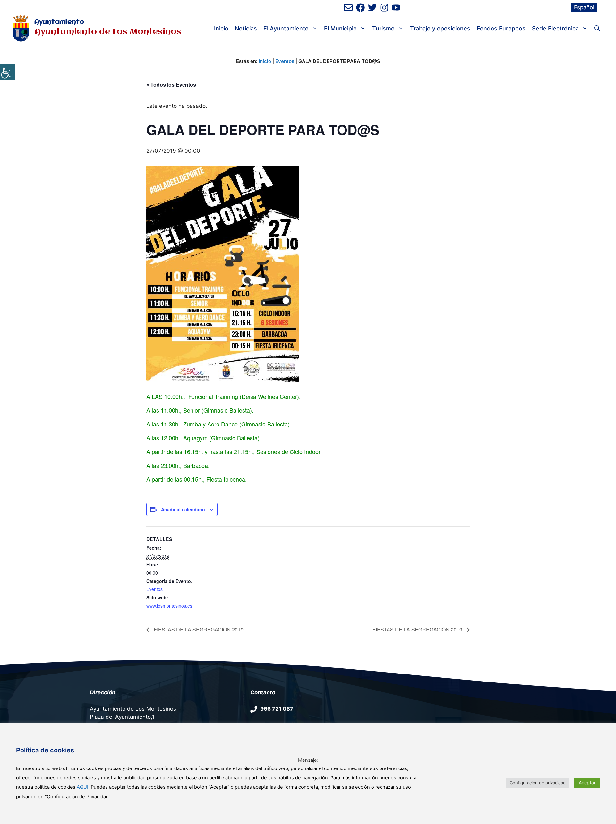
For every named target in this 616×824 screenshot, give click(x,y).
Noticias (246, 28)
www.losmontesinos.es (169, 606)
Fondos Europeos (501, 28)
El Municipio (340, 28)
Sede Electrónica (555, 28)
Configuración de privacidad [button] (538, 782)
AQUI (82, 787)
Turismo (383, 28)
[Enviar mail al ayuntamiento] (348, 7)
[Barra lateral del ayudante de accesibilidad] (7, 72)
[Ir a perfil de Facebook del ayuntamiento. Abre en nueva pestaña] (360, 7)
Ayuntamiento (59, 22)
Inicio (221, 28)
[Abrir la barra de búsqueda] (597, 28)
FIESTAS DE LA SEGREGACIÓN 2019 (198, 629)
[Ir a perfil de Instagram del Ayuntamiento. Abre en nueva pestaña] (384, 7)
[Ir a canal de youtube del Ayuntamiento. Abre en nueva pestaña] (396, 7)
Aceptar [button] (587, 782)
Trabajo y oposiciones (440, 28)
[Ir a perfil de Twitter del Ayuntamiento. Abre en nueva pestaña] (372, 7)
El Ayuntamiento (286, 28)
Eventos (284, 61)
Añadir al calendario (183, 509)
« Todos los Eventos (171, 84)
